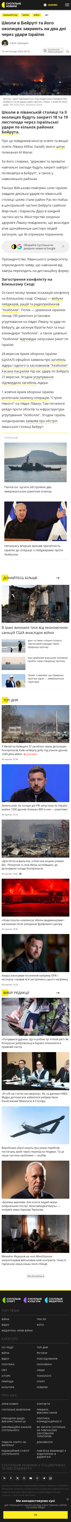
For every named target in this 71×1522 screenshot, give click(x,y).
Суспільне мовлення (16, 1409)
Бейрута (10, 132)
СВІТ (46, 15)
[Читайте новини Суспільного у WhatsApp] (50, 1478)
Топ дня (42, 1347)
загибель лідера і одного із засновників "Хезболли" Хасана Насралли (35, 365)
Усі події (7, 1347)
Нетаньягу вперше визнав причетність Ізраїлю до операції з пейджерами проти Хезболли (33, 550)
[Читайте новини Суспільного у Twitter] (17, 1478)
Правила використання (47, 1411)
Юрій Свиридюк (19, 43)
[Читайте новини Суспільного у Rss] (4, 1478)
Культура (8, 1387)
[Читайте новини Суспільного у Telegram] (44, 1478)
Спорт (41, 1381)
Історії (6, 1375)
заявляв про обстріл (41, 421)
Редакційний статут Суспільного (15, 1452)
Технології (44, 1375)
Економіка (44, 1364)
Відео (5, 1324)
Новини (42, 1387)
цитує (60, 146)
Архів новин (10, 1403)
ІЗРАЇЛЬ (25, 15)
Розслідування (47, 1358)
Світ (4, 1370)
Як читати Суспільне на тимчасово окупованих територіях (51, 1431)
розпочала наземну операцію (25, 397)
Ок (35, 1514)
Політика (8, 1364)
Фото (40, 1324)
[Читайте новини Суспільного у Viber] (37, 1478)
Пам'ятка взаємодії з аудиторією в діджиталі (51, 1453)
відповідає (28, 339)
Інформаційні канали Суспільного (16, 1428)
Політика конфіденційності (49, 1420)
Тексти (41, 1319)
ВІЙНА (36, 15)
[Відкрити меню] (68, 5)
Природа (8, 1381)
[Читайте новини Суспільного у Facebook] (11, 1478)
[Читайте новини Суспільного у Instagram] (24, 1478)
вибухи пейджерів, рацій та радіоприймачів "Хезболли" (32, 304)
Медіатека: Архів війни (17, 1330)
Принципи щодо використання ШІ (14, 1420)
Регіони (42, 1352)
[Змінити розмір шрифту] (67, 51)
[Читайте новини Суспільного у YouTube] (30, 1478)
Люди (41, 1370)
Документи (45, 1442)
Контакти (43, 1403)
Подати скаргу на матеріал (14, 1443)
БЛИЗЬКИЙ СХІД (10, 15)
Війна (5, 1319)
